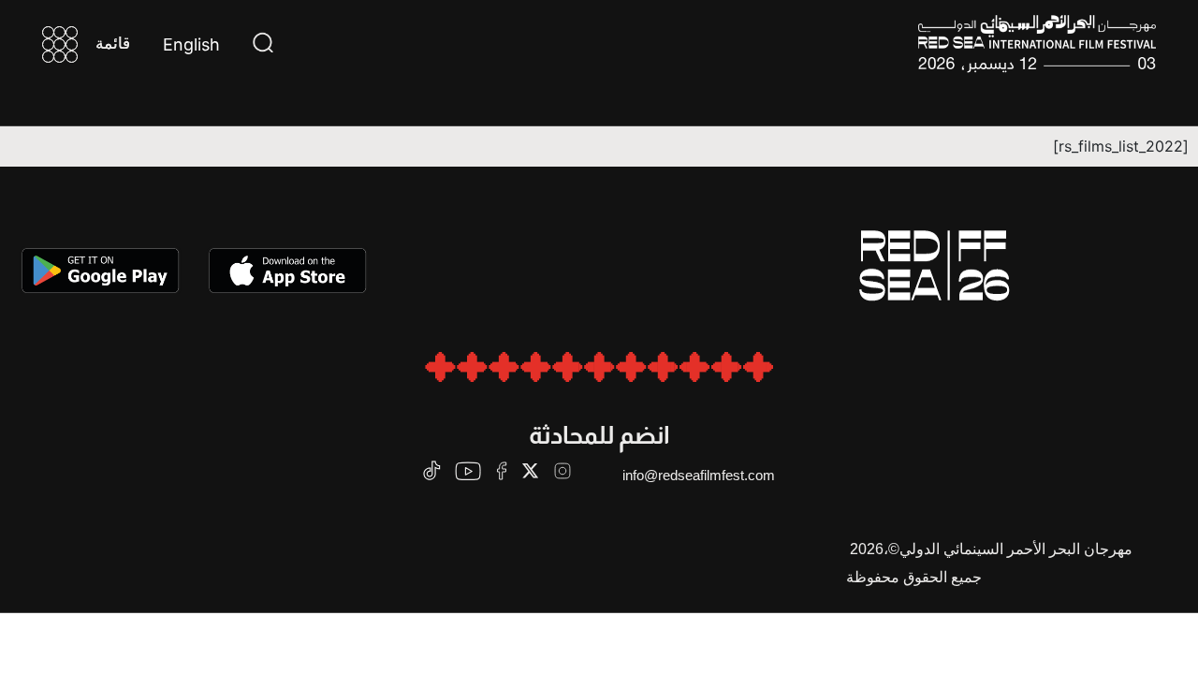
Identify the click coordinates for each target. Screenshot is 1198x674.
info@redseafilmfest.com (698, 475)
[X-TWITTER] (530, 470)
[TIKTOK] (432, 470)
